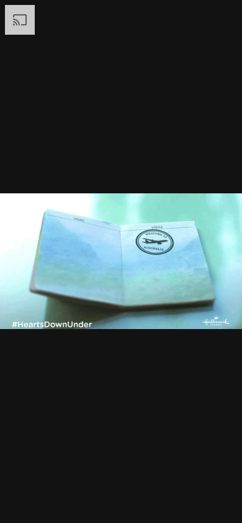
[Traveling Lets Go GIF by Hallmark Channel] (121, 261)
